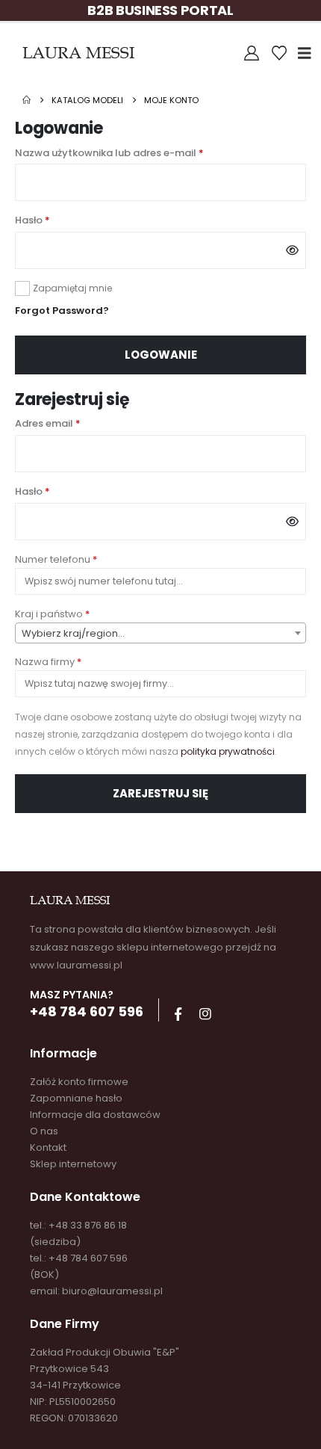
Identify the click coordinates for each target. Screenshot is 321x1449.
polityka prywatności (228, 751)
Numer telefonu (56, 559)
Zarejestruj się (160, 793)
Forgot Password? (62, 310)
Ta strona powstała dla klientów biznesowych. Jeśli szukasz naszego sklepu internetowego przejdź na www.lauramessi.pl (153, 947)
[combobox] (160, 632)
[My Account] (252, 53)
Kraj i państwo (52, 614)
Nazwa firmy (48, 662)
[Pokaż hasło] (292, 250)
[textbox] (160, 633)
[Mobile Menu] (309, 53)
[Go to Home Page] (26, 100)
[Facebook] (177, 1014)
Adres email (76, 422)
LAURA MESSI (78, 53)
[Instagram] (205, 1014)
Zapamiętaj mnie (72, 288)
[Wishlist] (279, 53)
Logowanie (161, 354)
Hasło (61, 219)
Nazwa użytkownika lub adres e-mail (138, 152)
